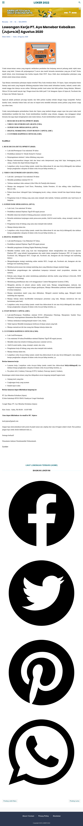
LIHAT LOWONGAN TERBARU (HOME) (41, 465)
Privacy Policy (43, 816)
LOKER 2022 (41, 3)
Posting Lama (74, 801)
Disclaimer (57, 816)
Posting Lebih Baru (9, 801)
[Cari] (79, 3)
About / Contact (28, 816)
